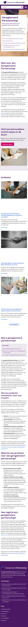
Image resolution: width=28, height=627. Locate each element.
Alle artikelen (5, 611)
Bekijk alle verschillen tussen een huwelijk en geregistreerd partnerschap (13, 446)
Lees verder (4, 227)
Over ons (4, 613)
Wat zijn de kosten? (8, 41)
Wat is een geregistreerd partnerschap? (13, 38)
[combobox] (10, 7)
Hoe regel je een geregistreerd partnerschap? (14, 355)
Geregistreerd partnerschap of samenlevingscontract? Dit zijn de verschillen (11, 215)
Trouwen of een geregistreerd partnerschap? (14, 43)
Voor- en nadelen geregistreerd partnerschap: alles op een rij (13, 596)
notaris (5, 113)
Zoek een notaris (6, 609)
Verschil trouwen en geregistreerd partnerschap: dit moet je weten (11, 310)
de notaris (4, 534)
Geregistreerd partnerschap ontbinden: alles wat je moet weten (14, 600)
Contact (4, 616)
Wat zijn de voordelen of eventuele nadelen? (14, 49)
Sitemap (4, 620)
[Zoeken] (21, 7)
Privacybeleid (5, 618)
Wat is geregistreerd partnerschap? (12, 348)
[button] (25, 7)
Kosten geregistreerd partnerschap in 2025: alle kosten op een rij (12, 264)
